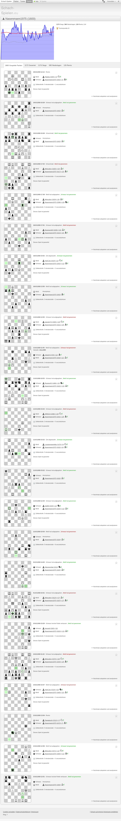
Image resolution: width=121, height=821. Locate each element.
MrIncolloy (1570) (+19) (52, 659)
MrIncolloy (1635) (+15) (52, 169)
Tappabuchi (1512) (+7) (52, 720)
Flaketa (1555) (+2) (51, 77)
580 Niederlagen (55, 65)
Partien (16, 1)
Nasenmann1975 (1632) (53, 478)
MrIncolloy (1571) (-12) (52, 751)
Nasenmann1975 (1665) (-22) (54, 692)
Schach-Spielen (6, 1)
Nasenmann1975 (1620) (53, 540)
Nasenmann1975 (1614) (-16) (54, 233)
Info (36, 1)
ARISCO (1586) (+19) (52, 414)
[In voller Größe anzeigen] (17, 84)
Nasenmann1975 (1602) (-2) (54, 80)
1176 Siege (42, 65)
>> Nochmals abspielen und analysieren (104, 96)
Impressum (34, 812)
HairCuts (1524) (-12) (52, 261)
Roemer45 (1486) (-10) (52, 383)
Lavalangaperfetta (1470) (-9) (54, 444)
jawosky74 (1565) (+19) (52, 322)
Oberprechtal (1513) (51, 567)
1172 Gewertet (30, 65)
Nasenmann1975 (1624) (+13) (55, 631)
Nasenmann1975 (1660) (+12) (55, 754)
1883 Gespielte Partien (13, 65)
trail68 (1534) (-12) (51, 506)
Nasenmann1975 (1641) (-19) (54, 417)
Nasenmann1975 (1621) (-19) (54, 325)
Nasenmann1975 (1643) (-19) (54, 662)
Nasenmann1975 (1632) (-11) (54, 358)
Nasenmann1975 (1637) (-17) (54, 600)
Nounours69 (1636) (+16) (53, 230)
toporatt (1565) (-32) (51, 628)
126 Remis (68, 65)
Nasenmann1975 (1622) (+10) (55, 386)
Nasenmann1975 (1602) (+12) (55, 263)
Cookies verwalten (9, 812)
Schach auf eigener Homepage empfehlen (104, 812)
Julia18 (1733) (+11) (51, 355)
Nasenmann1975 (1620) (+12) (55, 509)
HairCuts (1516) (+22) (52, 690)
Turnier (22, 1)
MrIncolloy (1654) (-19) (52, 199)
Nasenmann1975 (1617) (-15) (54, 172)
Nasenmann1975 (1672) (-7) (54, 723)
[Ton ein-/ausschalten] (119, 1)
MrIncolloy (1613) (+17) (52, 598)
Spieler (29, 1)
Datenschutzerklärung (23, 812)
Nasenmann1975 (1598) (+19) (55, 202)
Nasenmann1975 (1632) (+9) (54, 447)
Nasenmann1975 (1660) (53, 785)
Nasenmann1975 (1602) (53, 111)
